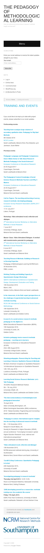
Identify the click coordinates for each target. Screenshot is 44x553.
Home (13, 99)
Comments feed (11, 86)
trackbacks (28, 509)
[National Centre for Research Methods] (22, 519)
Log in (8, 79)
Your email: (7, 60)
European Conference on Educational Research (20, 164)
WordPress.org (11, 89)
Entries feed (10, 82)
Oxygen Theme (15, 545)
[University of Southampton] (22, 530)
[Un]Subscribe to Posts (13, 92)
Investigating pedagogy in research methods (19, 476)
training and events (21, 105)
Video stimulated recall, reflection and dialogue (20, 445)
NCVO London (8, 140)
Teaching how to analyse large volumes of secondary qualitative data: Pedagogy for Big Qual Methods (21, 132)
